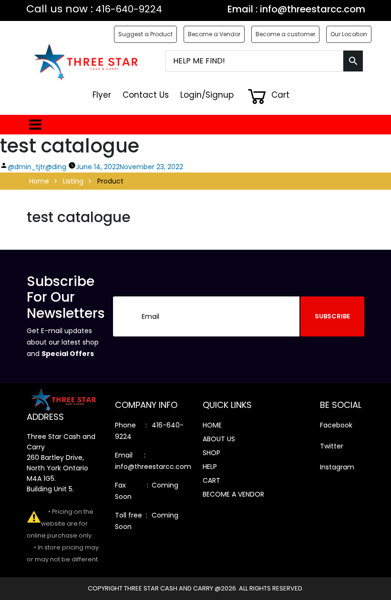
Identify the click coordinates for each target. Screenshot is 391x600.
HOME (212, 425)
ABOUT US (219, 439)
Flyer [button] (102, 95)
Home (39, 181)
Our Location (348, 34)
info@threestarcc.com (312, 9)
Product (110, 181)
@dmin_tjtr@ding (37, 167)
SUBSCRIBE (332, 316)
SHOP (211, 453)
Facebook (336, 425)
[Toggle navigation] (34, 124)
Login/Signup (207, 95)
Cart (279, 95)
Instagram (337, 467)
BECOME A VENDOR (233, 494)
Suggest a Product (145, 34)
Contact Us (146, 95)
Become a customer (285, 34)
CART (211, 480)
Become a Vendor (214, 34)
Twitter (331, 446)
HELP (210, 466)
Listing (73, 181)
